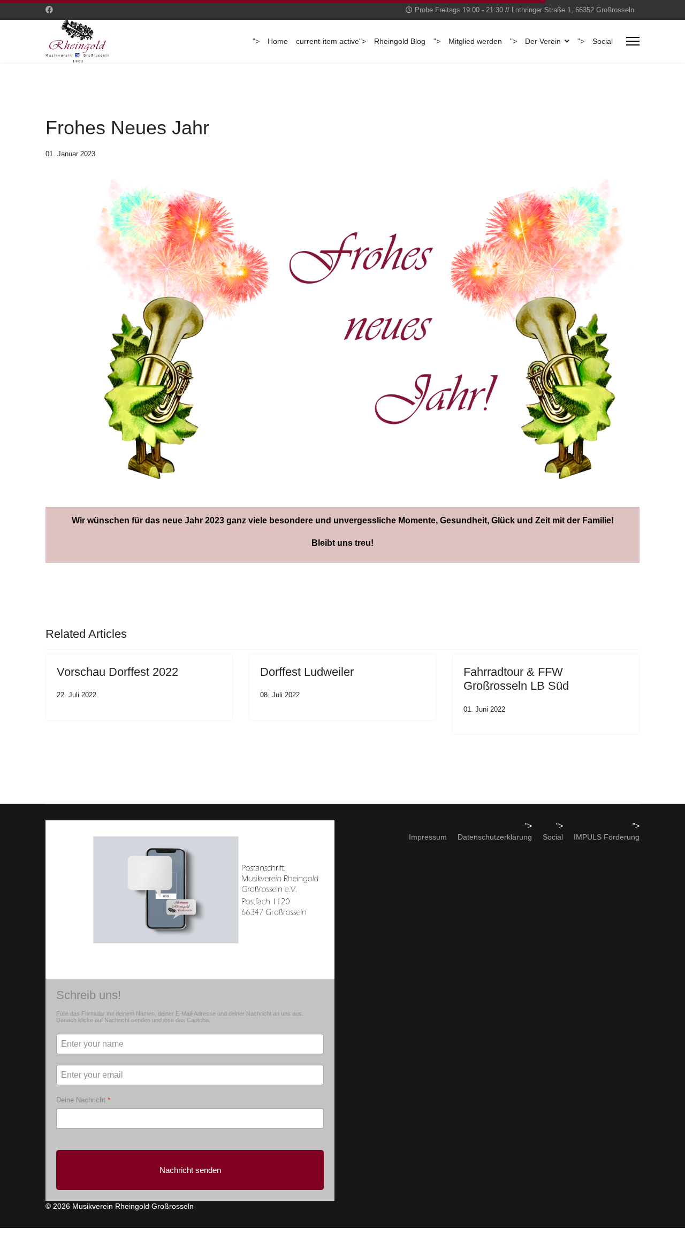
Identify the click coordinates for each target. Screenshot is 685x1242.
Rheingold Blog (399, 41)
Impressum (428, 837)
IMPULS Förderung (607, 837)
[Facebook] (49, 9)
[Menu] (633, 41)
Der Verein (543, 41)
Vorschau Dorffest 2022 (117, 672)
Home (278, 41)
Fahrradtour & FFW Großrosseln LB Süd (516, 678)
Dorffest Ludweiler (307, 672)
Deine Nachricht (83, 1100)
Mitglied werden (475, 41)
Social (602, 41)
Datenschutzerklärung (495, 837)
